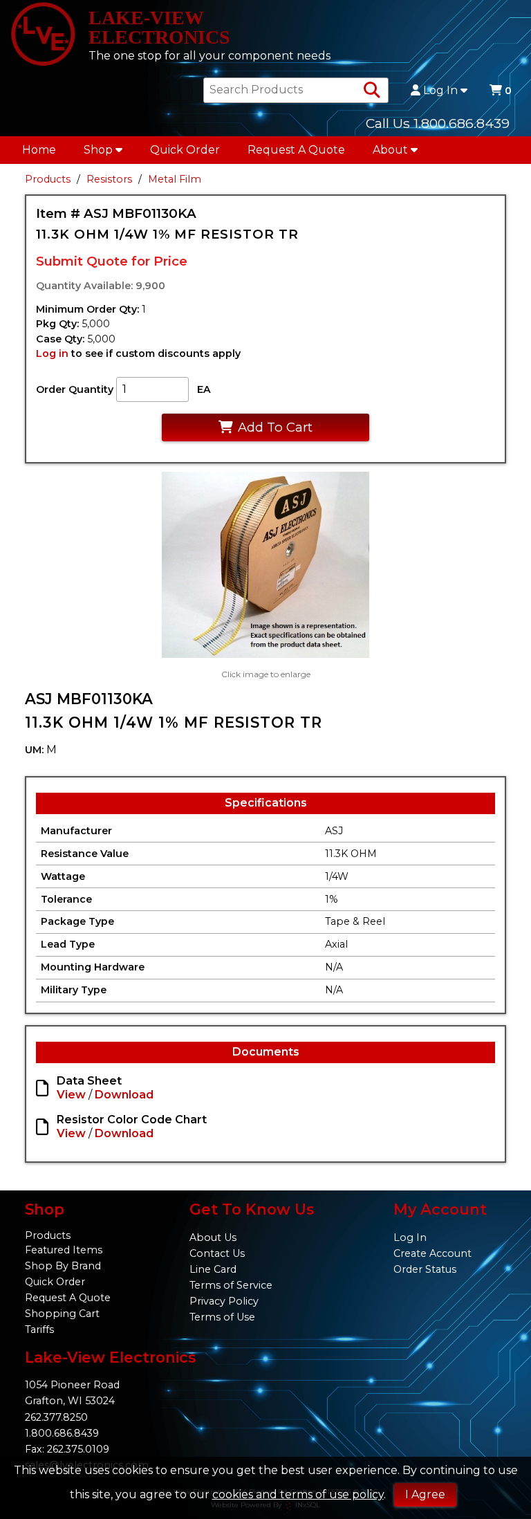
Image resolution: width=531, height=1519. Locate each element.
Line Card (212, 1269)
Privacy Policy (224, 1301)
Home (39, 149)
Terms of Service (230, 1285)
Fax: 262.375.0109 (67, 1449)
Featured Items (63, 1250)
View (71, 1094)
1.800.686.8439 (62, 1433)
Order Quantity (74, 389)
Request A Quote (296, 149)
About (390, 149)
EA (204, 389)
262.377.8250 (56, 1417)
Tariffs (39, 1329)
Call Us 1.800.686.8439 (438, 123)
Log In (440, 90)
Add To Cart (275, 427)
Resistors (109, 179)
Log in (52, 353)
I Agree (425, 1494)
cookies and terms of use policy (298, 1494)
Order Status (424, 1269)
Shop (98, 149)
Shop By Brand (63, 1266)
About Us (212, 1237)
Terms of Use (222, 1317)
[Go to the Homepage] (42, 35)
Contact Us (217, 1253)
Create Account (432, 1253)
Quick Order (185, 149)
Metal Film (174, 179)
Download (124, 1094)
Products (48, 179)
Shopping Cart (62, 1313)
